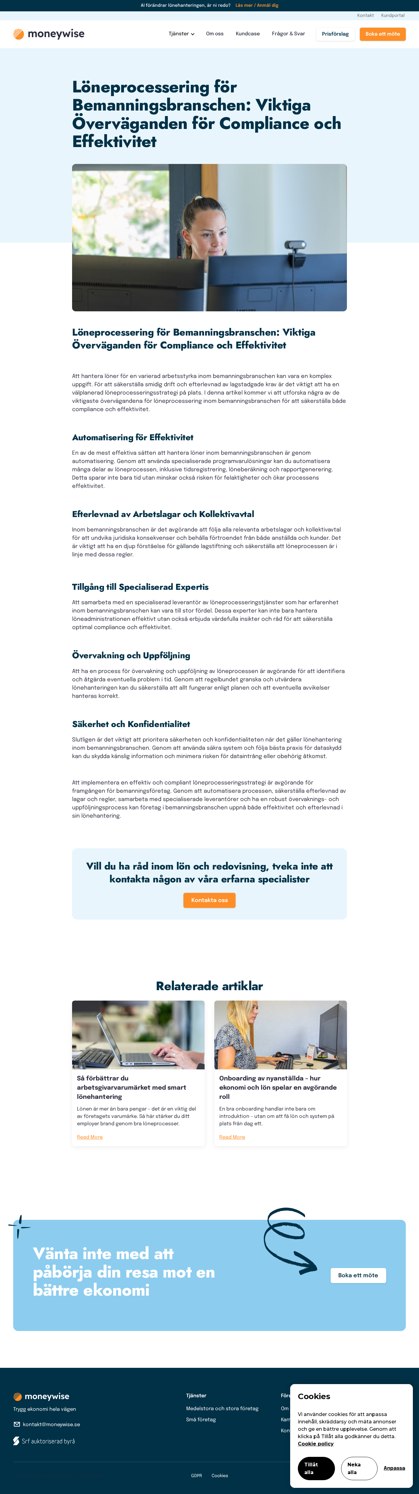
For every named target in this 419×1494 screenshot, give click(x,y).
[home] (48, 34)
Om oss (215, 34)
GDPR (196, 1476)
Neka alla (354, 1468)
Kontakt (365, 16)
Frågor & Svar (288, 34)
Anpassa (394, 1468)
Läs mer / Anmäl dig (257, 5)
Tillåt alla (311, 1468)
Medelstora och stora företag (222, 1408)
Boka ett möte (383, 34)
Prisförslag (335, 34)
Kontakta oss (209, 900)
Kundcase (248, 34)
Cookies (220, 1476)
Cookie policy (316, 1444)
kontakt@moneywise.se (51, 1424)
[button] (181, 34)
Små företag (201, 1419)
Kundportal (393, 16)
